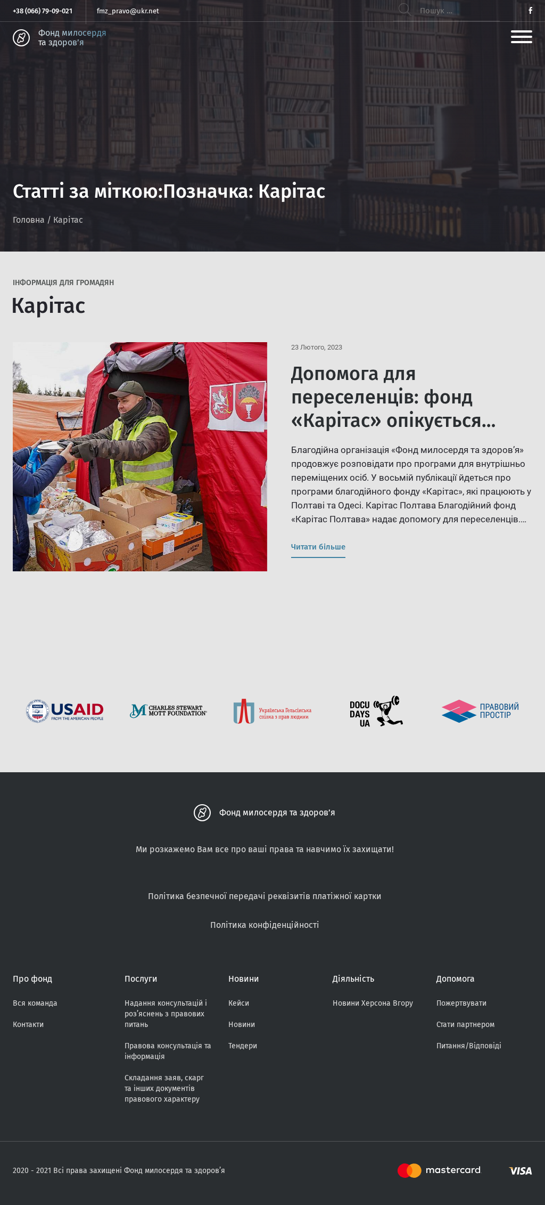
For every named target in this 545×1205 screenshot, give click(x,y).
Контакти (28, 1024)
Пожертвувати (461, 1003)
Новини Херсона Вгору (373, 1003)
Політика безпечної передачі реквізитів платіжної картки (265, 896)
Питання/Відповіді (468, 1045)
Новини (241, 1024)
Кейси (238, 1003)
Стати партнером (465, 1024)
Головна (29, 220)
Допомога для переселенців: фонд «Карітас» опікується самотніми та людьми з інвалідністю (394, 420)
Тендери (242, 1045)
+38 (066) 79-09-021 (42, 11)
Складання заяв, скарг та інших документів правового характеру (164, 1088)
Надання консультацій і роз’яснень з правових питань (166, 1014)
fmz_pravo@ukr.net (128, 11)
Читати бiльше (318, 547)
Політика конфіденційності (264, 925)
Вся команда (35, 1003)
